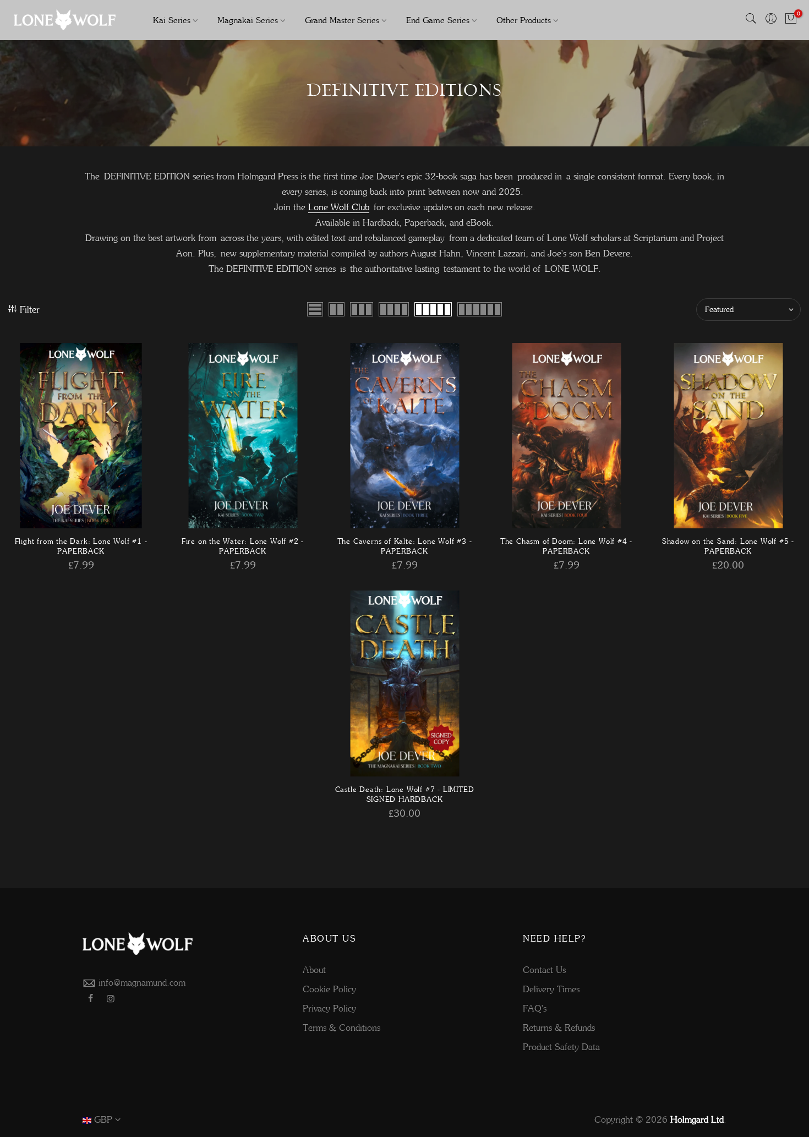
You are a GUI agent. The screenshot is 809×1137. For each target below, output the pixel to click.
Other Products (523, 20)
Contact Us (544, 970)
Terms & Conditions (341, 1027)
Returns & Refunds (559, 1027)
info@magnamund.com (142, 982)
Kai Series (171, 20)
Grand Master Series (342, 20)
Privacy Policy (329, 1008)
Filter (30, 309)
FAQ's (534, 1008)
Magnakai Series (247, 20)
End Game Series (437, 20)
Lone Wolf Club (338, 207)
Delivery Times (551, 989)
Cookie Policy (329, 989)
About (314, 970)
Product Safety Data (561, 1047)
